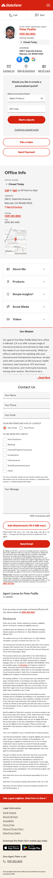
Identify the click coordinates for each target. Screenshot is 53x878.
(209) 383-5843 (27, 34)
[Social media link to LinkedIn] (26, 59)
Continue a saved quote (27, 130)
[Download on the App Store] (12, 847)
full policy (24, 665)
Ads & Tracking (9, 813)
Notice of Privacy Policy (13, 829)
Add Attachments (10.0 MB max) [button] (27, 525)
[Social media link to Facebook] (19, 59)
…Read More (43, 377)
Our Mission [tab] (26, 331)
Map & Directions (14, 207)
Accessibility (8, 821)
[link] (13, 5)
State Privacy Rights (12, 833)
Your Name (10, 395)
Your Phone (10, 405)
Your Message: (12, 489)
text (15, 190)
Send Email (26, 544)
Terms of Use (8, 825)
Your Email (10, 415)
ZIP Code (14, 109)
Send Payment (26, 152)
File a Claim (26, 142)
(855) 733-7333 (8, 583)
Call (7, 190)
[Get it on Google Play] (32, 847)
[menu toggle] (48, 5)
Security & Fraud (10, 817)
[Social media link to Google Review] (34, 59)
